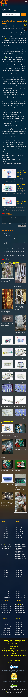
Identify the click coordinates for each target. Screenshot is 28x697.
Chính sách (18, 692)
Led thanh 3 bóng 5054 (19, 358)
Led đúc (4, 525)
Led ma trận (4, 586)
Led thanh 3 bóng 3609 (6, 370)
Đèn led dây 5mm (5, 358)
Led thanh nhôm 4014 (19, 394)
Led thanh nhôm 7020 (6, 418)
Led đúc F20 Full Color (19, 514)
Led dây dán (18, 604)
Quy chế (12, 692)
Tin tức (8, 689)
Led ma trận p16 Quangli (7, 484)
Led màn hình (5, 622)
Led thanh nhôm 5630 (19, 406)
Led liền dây (4, 544)
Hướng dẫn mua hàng (16, 689)
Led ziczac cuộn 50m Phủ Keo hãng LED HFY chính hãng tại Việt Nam (7, 504)
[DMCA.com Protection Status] (14, 676)
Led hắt (3, 565)
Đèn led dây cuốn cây (19, 346)
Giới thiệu (3, 689)
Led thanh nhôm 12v (6, 394)
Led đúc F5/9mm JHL (19, 470)
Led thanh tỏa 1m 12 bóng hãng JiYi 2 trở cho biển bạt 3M (20, 308)
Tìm (23, 14)
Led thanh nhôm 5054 (6, 406)
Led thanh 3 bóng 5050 (6, 382)
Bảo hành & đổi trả (11, 691)
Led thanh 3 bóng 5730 (19, 382)
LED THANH (17, 619)
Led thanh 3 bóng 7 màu (20, 370)
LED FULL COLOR (18, 582)
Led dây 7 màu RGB (6, 346)
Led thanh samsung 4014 (20, 418)
